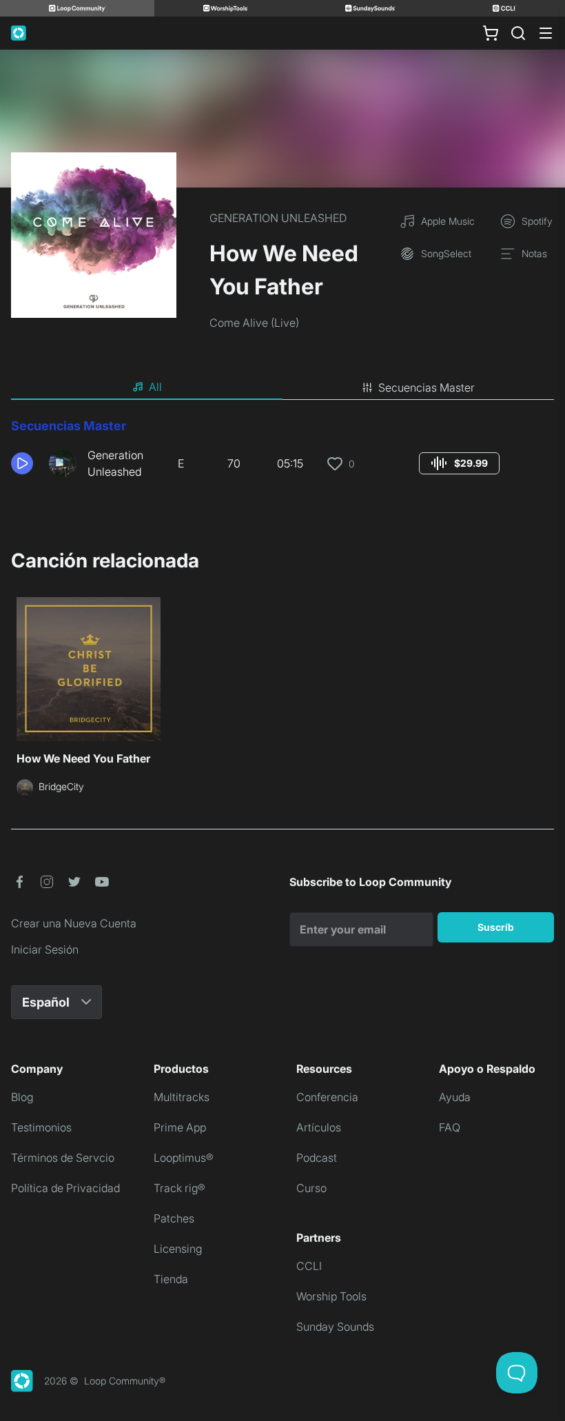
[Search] (518, 33)
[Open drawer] (545, 33)
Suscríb (495, 927)
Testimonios (41, 1127)
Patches (174, 1218)
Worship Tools (331, 1296)
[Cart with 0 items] (490, 33)
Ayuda (455, 1097)
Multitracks (181, 1097)
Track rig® (179, 1188)
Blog (22, 1097)
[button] (24, 463)
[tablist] (282, 387)
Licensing (178, 1249)
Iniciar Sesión (45, 949)
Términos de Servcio (62, 1158)
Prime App (180, 1127)
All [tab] (155, 387)
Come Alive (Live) (254, 323)
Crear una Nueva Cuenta (73, 923)
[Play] (22, 463)
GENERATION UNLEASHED (278, 218)
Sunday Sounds (335, 1326)
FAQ (449, 1127)
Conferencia (327, 1097)
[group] (459, 463)
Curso (311, 1188)
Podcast (316, 1158)
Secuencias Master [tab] (426, 387)
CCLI (309, 1266)
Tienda (171, 1279)
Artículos (318, 1127)
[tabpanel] (282, 453)
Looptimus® (184, 1158)
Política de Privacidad (65, 1188)
